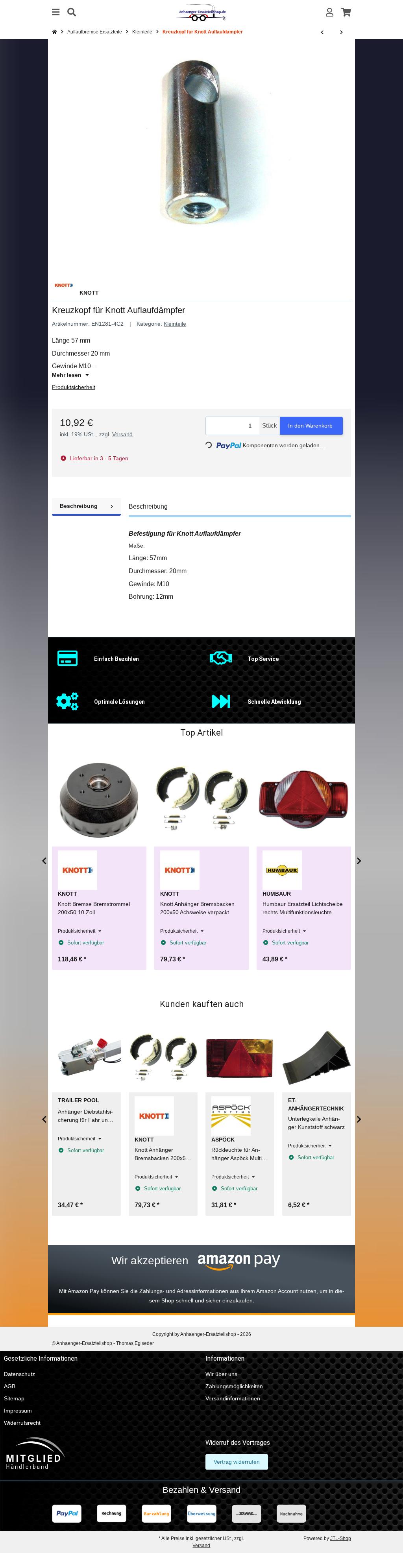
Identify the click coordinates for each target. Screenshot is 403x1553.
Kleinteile (175, 324)
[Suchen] (71, 12)
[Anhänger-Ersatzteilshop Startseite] (201, 12)
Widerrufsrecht (22, 1423)
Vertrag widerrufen (237, 1462)
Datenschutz (19, 1374)
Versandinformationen (232, 1398)
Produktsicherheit (73, 387)
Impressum (18, 1410)
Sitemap (14, 1398)
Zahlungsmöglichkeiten (234, 1386)
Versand (122, 434)
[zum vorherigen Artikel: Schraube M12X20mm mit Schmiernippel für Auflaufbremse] (322, 32)
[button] (329, 12)
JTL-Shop (340, 1538)
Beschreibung (79, 506)
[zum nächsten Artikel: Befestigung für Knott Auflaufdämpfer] (341, 32)
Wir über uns (221, 1374)
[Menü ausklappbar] (55, 12)
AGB (9, 1386)
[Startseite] (54, 31)
